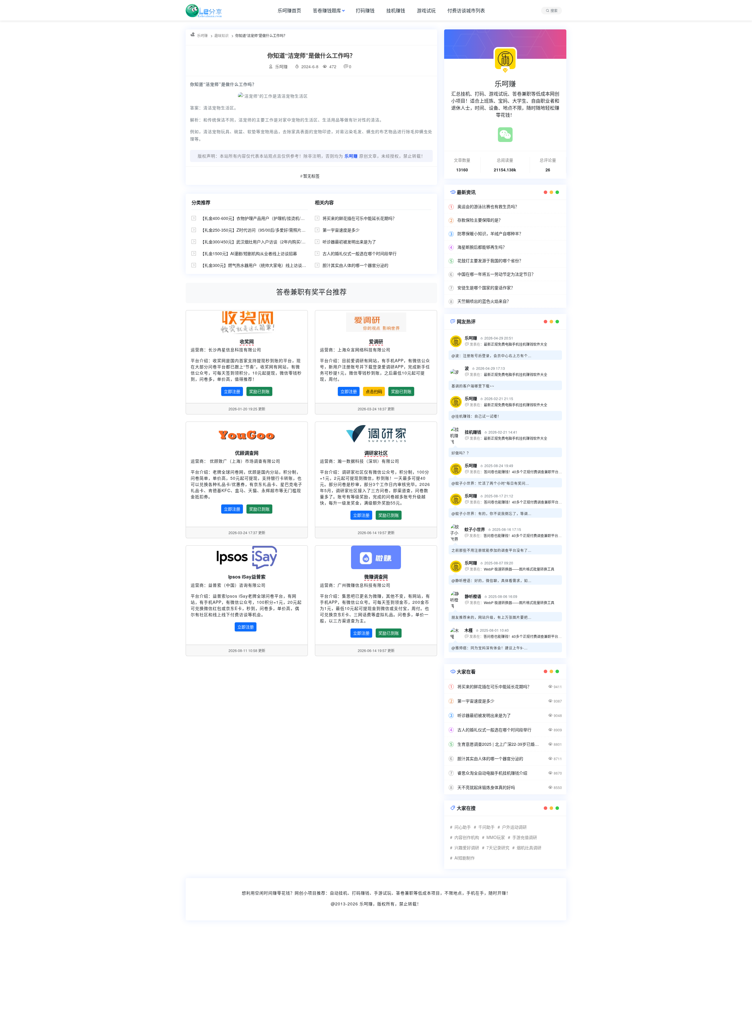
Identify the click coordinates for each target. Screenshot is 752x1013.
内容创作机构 (466, 837)
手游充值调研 (524, 837)
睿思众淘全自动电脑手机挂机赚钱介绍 (492, 773)
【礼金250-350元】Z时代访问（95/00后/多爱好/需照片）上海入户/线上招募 (270, 230)
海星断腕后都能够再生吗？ (482, 247)
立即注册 (232, 391)
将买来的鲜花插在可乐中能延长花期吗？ (360, 218)
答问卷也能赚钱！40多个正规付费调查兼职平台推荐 (524, 471)
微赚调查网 (376, 576)
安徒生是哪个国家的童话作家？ (486, 287)
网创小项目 (306, 893)
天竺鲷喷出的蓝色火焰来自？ (484, 301)
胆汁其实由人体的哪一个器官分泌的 (355, 265)
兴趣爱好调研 (466, 847)
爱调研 (376, 341)
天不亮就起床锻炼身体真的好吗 (486, 787)
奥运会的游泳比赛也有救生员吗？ (488, 206)
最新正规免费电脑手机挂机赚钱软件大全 (515, 344)
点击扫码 (374, 391)
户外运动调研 (514, 827)
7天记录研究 (497, 847)
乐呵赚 (366, 904)
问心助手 (462, 827)
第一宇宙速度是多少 (341, 230)
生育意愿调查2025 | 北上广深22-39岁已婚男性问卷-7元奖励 (499, 744)
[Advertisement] (176, 970)
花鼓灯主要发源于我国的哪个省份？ (490, 260)
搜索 (554, 10)
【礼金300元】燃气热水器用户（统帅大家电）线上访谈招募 (255, 265)
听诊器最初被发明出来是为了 (349, 242)
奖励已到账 (259, 391)
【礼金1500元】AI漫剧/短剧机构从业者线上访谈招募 (248, 253)
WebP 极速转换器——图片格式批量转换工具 (519, 568)
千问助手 (486, 827)
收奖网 (247, 341)
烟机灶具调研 (529, 847)
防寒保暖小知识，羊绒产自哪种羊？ (490, 233)
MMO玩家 (495, 837)
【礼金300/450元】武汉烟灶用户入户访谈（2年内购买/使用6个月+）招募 (267, 242)
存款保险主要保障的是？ (480, 220)
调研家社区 (376, 452)
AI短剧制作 (464, 858)
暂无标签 (311, 176)
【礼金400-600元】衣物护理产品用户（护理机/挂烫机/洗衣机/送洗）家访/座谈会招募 (278, 218)
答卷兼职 (405, 893)
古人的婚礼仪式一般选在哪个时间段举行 (360, 253)
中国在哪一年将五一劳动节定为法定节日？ (496, 274)
